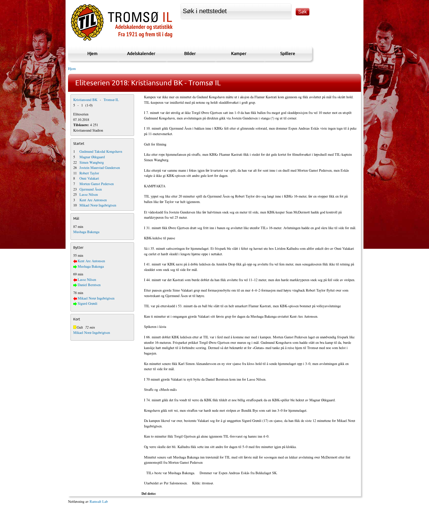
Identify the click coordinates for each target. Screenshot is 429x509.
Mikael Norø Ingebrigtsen (97, 205)
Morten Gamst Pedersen (96, 183)
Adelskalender (141, 53)
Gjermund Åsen (90, 189)
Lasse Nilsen (88, 194)
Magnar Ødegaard (92, 156)
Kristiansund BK (85, 99)
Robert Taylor (89, 173)
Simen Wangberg (91, 162)
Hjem (92, 53)
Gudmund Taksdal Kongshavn (100, 151)
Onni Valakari (89, 178)
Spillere (287, 53)
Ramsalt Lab (99, 501)
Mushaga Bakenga (86, 231)
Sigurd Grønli (87, 303)
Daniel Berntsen (89, 284)
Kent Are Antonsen (93, 200)
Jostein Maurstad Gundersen (99, 167)
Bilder (190, 53)
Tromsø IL (111, 99)
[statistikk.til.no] (122, 40)
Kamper (239, 53)
